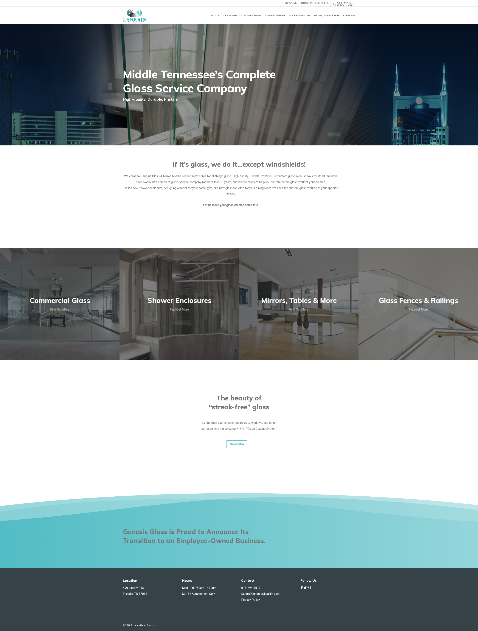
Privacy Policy (250, 600)
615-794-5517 (250, 588)
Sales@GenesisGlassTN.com (260, 594)
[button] (236, 444)
